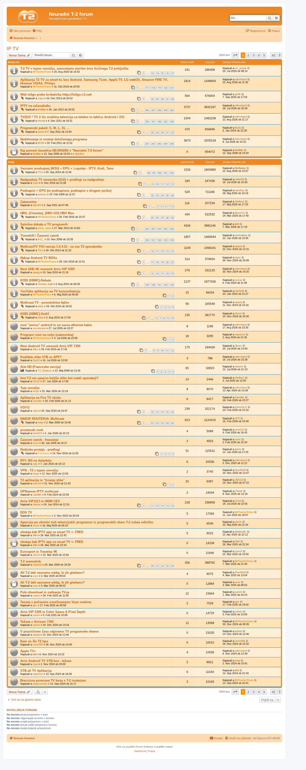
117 (147, 87)
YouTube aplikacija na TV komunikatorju (50, 291)
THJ (40, 172)
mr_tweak (240, 68)
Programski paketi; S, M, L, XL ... (45, 128)
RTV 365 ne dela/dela (35, 460)
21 (172, 262)
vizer (35, 443)
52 (157, 423)
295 (165, 228)
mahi (35, 182)
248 (159, 110)
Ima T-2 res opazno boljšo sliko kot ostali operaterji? (59, 378)
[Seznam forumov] (28, 15)
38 (172, 99)
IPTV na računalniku (35, 106)
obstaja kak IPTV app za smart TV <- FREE (51, 532)
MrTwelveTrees (42, 71)
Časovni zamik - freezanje (39, 440)
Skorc (238, 345)
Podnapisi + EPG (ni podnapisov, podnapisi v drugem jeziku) (65, 190)
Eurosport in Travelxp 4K (38, 551)
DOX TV (26, 512)
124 (172, 240)
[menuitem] (37, 31)
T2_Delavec (45, 370)
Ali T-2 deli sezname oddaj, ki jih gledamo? (52, 572)
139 (147, 284)
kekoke (42, 194)
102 (172, 173)
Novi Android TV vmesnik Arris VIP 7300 (50, 346)
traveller (37, 400)
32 (172, 132)
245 (172, 143)
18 (157, 262)
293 (153, 228)
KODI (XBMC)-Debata (35, 280)
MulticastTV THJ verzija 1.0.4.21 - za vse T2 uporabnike (61, 246)
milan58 (239, 179)
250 (172, 110)
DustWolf (240, 470)
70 (152, 251)
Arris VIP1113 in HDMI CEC (40, 501)
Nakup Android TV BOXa (38, 258)
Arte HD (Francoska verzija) (40, 367)
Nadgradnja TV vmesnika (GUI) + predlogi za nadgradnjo (62, 179)
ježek (238, 449)
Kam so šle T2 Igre (34, 641)
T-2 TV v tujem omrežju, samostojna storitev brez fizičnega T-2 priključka (74, 68)
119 (159, 87)
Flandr (238, 491)
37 (167, 99)
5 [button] (264, 55)
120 (165, 87)
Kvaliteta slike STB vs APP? (41, 357)
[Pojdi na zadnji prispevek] (248, 68)
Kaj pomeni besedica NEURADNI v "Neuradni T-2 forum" (61, 150)
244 (165, 143)
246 (147, 110)
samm (36, 595)
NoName (240, 168)
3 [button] (253, 55)
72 (162, 251)
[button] (235, 55)
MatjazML (240, 531)
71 (157, 251)
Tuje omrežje (29, 388)
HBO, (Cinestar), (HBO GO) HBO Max (47, 213)
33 (157, 195)
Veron (238, 313)
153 (165, 121)
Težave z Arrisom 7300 (37, 621)
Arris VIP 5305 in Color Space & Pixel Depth (52, 612)
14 (157, 73)
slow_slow (44, 228)
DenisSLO (241, 407)
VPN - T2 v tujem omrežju (39, 470)
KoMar (42, 109)
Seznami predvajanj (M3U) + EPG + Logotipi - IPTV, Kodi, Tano (67, 168)
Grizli (238, 500)
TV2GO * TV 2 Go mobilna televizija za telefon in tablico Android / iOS (72, 117)
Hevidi (41, 120)
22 (162, 566)
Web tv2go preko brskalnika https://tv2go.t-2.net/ (56, 94)
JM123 (239, 479)
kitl (237, 224)
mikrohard (241, 79)
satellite (37, 494)
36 (162, 99)
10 (157, 184)
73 (167, 251)
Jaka (41, 98)
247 (153, 110)
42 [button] (273, 55)
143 (172, 284)
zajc (35, 463)
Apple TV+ (28, 651)
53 (162, 423)
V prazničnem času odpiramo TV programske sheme (59, 631)
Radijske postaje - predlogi (40, 449)
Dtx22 (36, 360)
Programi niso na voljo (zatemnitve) (46, 335)
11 (162, 184)
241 (147, 143)
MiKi (35, 535)
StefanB (239, 290)
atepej (238, 246)
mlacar (37, 504)
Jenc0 (36, 554)
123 (165, 240)
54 (167, 423)
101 (165, 173)
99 (154, 173)
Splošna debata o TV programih (44, 224)
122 (159, 240)
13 (152, 73)
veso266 (38, 644)
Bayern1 (240, 212)
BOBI (41, 143)
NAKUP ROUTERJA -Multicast (42, 418)
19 (162, 262)
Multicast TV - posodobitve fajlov (44, 302)
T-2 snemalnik (30, 561)
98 (149, 173)
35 (157, 99)
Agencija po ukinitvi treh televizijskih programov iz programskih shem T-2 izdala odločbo (86, 522)
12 (167, 184)
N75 (237, 418)
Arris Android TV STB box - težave (45, 661)
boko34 (37, 483)
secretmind (39, 328)
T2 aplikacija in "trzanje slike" (42, 480)
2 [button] (248, 55)
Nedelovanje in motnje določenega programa (53, 139)
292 (147, 228)
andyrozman (40, 683)
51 (152, 423)
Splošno (79, 153)
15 (162, 73)
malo (40, 422)
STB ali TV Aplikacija (36, 670)
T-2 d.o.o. (43, 453)
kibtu (40, 306)
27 (162, 217)
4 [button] (259, 55)
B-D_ (41, 239)
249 (165, 110)
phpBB (129, 746)
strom (36, 525)
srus (35, 575)
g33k (238, 94)
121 (172, 87)
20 (167, 262)
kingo (36, 391)
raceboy (240, 190)
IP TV (13, 48)
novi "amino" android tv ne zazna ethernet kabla (56, 325)
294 (159, 228)
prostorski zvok (31, 430)
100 (159, 173)
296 (172, 228)
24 (172, 566)
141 (159, 284)
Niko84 (37, 205)
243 (159, 143)
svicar (238, 280)
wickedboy (241, 235)
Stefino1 (239, 201)
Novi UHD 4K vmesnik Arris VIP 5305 (47, 269)
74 (172, 251)
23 (167, 566)
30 (162, 132)
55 (172, 423)
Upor (238, 257)
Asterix (239, 366)
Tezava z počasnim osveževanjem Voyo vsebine (55, 602)
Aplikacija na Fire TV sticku (40, 397)
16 (167, 73)
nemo (41, 131)
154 (172, 121)
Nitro (35, 349)
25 (152, 217)
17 (172, 73)
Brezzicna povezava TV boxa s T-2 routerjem (53, 680)
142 (165, 284)
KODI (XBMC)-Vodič (34, 314)
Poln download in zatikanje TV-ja (44, 592)
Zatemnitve (28, 202)
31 (167, 132)
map (35, 664)
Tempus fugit (45, 284)
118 (153, 87)
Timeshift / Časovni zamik (39, 235)
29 (157, 132)
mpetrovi (240, 334)
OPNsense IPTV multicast (39, 491)
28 (152, 132)
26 (157, 217)
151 (153, 121)
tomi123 (37, 433)
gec (35, 605)
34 (152, 99)
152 (159, 121)
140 (153, 284)
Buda (238, 127)
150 (147, 121)
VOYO (24, 407)
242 (153, 143)
